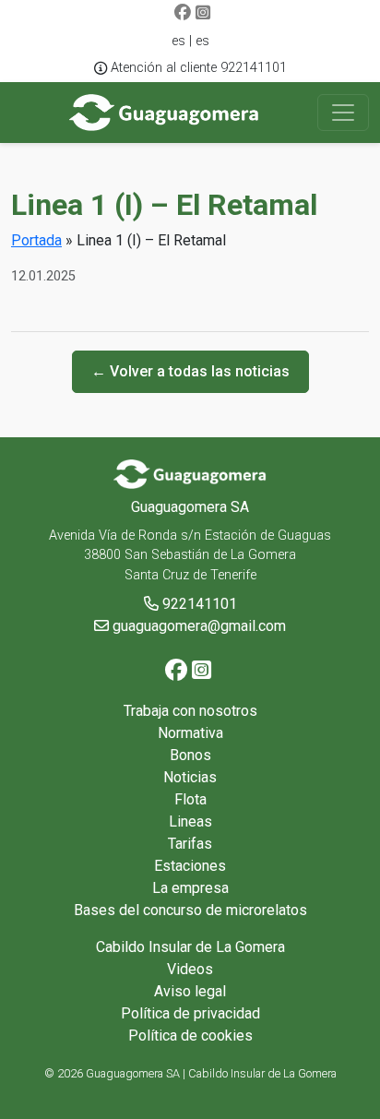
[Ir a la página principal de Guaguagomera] (164, 112)
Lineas (190, 821)
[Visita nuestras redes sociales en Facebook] (182, 13)
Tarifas (190, 843)
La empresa (190, 888)
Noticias (190, 777)
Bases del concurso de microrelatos (190, 910)
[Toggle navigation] (343, 112)
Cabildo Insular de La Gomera (190, 947)
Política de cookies (190, 1035)
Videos (190, 969)
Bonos (190, 755)
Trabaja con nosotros (190, 711)
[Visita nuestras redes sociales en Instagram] (203, 13)
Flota (190, 799)
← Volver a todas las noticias (190, 371)
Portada (36, 240)
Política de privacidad (190, 1013)
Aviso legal (190, 991)
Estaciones (190, 866)
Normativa (190, 733)
